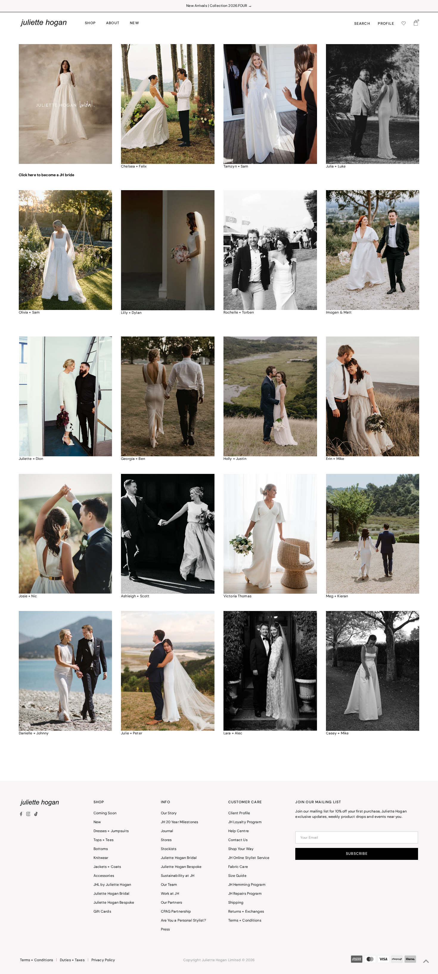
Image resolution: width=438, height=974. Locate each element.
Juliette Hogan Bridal (112, 894)
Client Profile (239, 813)
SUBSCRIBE (357, 854)
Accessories (104, 876)
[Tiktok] (36, 815)
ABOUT (112, 23)
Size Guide (237, 876)
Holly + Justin (234, 459)
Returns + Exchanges (246, 911)
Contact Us (238, 840)
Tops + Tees (104, 840)
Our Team (169, 885)
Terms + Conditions (244, 920)
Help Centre (238, 831)
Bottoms (101, 849)
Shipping (236, 903)
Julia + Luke (336, 166)
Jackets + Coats (107, 867)
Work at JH (170, 894)
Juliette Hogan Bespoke (114, 903)
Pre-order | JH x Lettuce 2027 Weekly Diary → (219, 6)
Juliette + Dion (31, 459)
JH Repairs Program (245, 894)
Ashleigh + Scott (135, 596)
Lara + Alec (232, 733)
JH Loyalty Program (245, 822)
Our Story (169, 813)
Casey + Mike (337, 733)
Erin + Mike (335, 459)
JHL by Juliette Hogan (112, 885)
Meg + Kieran (337, 596)
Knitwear (101, 858)
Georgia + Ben (133, 459)
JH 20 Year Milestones (179, 822)
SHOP (90, 23)
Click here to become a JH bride (46, 175)
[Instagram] (28, 815)
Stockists (169, 849)
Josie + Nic (28, 596)
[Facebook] (22, 815)
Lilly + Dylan (131, 313)
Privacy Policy (103, 960)
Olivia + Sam (29, 312)
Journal (167, 831)
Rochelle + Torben (238, 312)
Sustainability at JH (177, 876)
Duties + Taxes (72, 960)
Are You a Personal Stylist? (183, 920)
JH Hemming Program (246, 885)
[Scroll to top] (426, 962)
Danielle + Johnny (34, 733)
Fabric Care (238, 867)
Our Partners (171, 903)
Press (165, 929)
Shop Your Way (241, 849)
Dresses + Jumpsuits (111, 831)
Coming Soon (105, 813)
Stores (166, 840)
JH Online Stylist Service (249, 858)
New (97, 822)
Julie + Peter (131, 733)
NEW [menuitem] (134, 23)
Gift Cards (102, 911)
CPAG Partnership (176, 911)
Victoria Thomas (237, 596)
